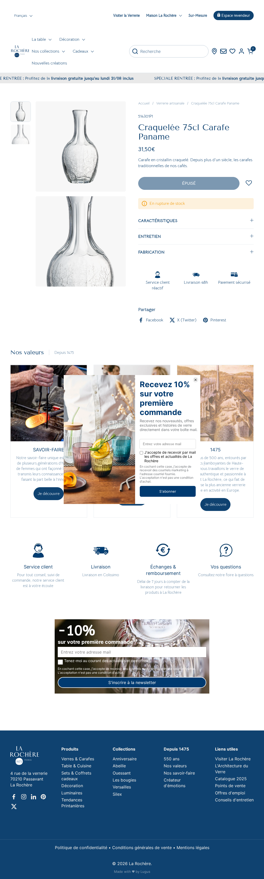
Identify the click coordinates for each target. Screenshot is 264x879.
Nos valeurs (175, 765)
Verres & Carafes (77, 758)
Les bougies (124, 780)
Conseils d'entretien (234, 799)
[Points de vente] (214, 51)
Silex (117, 794)
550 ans (171, 758)
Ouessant (122, 773)
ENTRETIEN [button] (149, 236)
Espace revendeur (235, 15)
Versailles (122, 787)
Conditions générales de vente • (144, 847)
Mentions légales (193, 847)
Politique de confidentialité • (83, 847)
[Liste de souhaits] (232, 51)
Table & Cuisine (76, 765)
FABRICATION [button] (151, 252)
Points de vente (230, 785)
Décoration (72, 785)
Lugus (145, 871)
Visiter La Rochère (233, 758)
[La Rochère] (20, 51)
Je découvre (49, 493)
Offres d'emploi (230, 792)
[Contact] (223, 51)
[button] (250, 51)
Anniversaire (125, 758)
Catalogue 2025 (231, 778)
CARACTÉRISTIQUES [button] (157, 220)
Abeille (119, 765)
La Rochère (140, 863)
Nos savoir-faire (179, 773)
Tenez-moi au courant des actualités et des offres (106, 661)
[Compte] (241, 51)
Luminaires (71, 792)
